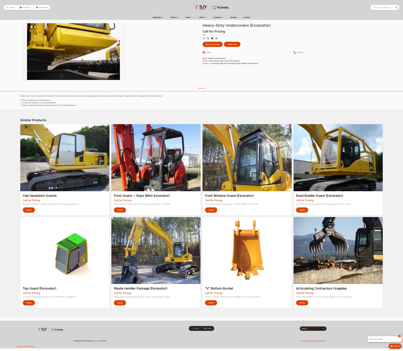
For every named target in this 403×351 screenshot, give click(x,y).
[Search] (324, 328)
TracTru (97, 341)
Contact (246, 17)
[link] (41, 7)
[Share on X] (208, 38)
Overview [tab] (201, 88)
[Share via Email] (212, 38)
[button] (10, 7)
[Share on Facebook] (204, 38)
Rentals (234, 17)
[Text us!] (395, 346)
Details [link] (28, 210)
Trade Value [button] (232, 44)
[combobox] (385, 7)
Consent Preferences (25, 346)
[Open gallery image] (73, 51)
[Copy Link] (216, 38)
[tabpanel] (110, 52)
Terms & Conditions (318, 341)
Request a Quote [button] (212, 44)
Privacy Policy (306, 341)
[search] (396, 7)
